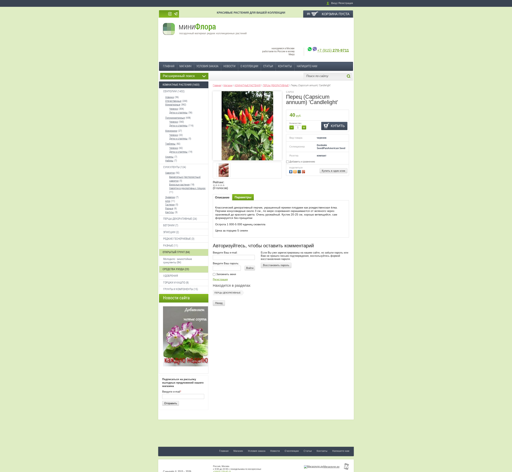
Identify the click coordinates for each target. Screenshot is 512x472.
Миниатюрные (172, 104)
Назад (219, 303)
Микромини (171, 130)
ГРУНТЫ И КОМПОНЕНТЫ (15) (180, 289)
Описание (222, 197)
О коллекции (249, 66)
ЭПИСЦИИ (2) (171, 232)
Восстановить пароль (276, 265)
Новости (229, 66)
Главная (168, 66)
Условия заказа (207, 66)
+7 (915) (333, 50)
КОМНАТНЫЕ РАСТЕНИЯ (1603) (181, 84)
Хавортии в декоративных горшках (187, 188)
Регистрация (220, 279)
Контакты (285, 66)
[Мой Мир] (300, 171)
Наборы (169, 160)
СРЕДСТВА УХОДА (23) (176, 269)
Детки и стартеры (178, 112)
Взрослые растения (179, 184)
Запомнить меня (225, 274)
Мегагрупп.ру (331, 466)
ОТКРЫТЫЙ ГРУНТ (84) (176, 252)
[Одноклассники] (295, 171)
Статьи (268, 66)
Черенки (173, 108)
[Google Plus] (304, 171)
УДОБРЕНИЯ (170, 275)
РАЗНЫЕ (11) (170, 245)
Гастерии (170, 204)
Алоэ (167, 200)
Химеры (169, 156)
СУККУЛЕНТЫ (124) (174, 167)
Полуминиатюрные (175, 117)
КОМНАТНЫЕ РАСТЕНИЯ (248, 85)
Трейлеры (170, 143)
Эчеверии (170, 197)
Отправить (170, 403)
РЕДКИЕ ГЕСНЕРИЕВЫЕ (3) (178, 238)
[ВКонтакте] (291, 171)
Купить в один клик (333, 170)
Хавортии (170, 172)
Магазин (185, 66)
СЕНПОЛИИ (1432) (174, 91)
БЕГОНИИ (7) (170, 225)
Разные (169, 208)
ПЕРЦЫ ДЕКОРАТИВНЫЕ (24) (180, 218)
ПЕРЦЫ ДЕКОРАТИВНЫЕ (276, 85)
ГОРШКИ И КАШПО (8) (176, 282)
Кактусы (169, 212)
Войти (249, 268)
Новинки (169, 97)
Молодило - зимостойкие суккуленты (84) (177, 260)
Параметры (243, 197)
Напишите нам (307, 66)
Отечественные (173, 100)
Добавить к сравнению (302, 161)
